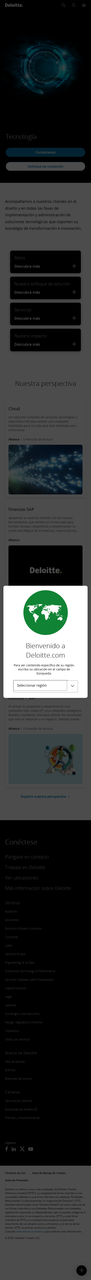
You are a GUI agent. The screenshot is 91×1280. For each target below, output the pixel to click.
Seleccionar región (32, 685)
